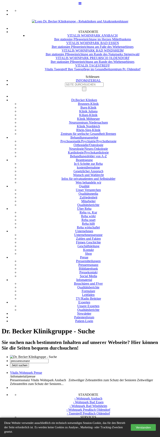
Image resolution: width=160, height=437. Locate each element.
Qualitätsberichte (88, 205)
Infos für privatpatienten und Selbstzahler (88, 178)
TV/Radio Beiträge (88, 298)
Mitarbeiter (88, 201)
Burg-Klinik (88, 107)
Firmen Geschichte (88, 242)
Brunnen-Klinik (88, 104)
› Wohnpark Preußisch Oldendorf (88, 409)
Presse (84, 257)
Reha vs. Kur (88, 212)
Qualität (84, 186)
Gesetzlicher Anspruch (88, 171)
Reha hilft (88, 223)
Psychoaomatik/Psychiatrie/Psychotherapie (88, 141)
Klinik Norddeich (88, 126)
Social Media (88, 276)
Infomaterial (84, 280)
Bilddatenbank (88, 268)
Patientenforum (84, 317)
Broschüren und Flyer (88, 283)
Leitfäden (88, 295)
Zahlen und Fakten (88, 238)
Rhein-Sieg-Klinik (88, 130)
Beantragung (84, 160)
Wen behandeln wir (88, 182)
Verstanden (143, 427)
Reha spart (88, 220)
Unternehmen (84, 231)
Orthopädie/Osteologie (88, 145)
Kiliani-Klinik (88, 115)
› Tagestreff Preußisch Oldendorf (88, 413)
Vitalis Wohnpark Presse (26, 372)
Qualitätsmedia (88, 193)
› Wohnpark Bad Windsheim (88, 406)
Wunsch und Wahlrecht (88, 175)
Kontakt (88, 250)
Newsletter (84, 313)
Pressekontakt (88, 272)
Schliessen (92, 76)
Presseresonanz (88, 265)
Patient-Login (84, 321)
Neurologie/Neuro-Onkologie (88, 148)
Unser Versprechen (88, 190)
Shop (88, 253)
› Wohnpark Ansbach (88, 398)
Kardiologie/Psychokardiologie (88, 152)
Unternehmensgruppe (88, 235)
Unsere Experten (88, 306)
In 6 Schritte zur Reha (88, 163)
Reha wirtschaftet (88, 227)
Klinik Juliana (88, 111)
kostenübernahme (88, 167)
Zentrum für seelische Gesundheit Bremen (88, 133)
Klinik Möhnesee (88, 118)
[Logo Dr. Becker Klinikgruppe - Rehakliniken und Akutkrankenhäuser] (80, 21)
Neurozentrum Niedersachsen (88, 122)
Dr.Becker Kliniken (84, 100)
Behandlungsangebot (84, 137)
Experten (84, 302)
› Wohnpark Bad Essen (88, 402)
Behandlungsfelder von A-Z (88, 156)
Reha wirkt (88, 216)
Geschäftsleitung (88, 246)
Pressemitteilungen (88, 261)
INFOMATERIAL (88, 80)
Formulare (88, 291)
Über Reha (84, 208)
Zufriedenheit (88, 197)
